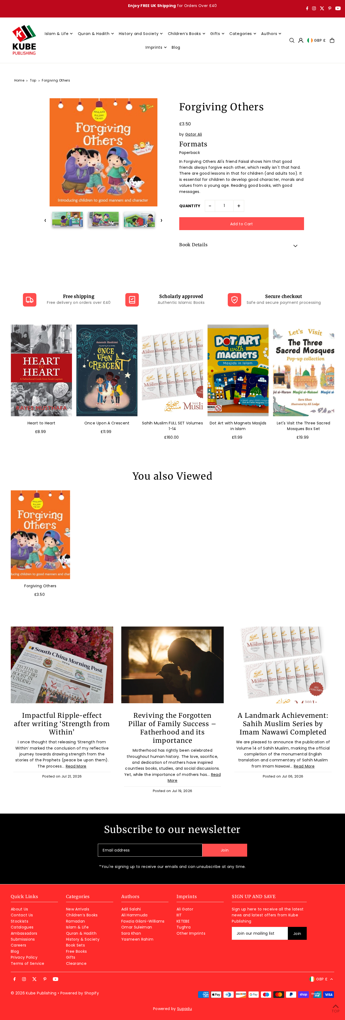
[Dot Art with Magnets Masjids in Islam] (238, 370)
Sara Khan (131, 933)
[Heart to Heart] (41, 370)
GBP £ (320, 40)
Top (33, 80)
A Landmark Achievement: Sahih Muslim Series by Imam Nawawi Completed (283, 723)
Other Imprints (191, 933)
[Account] (300, 40)
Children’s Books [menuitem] (184, 33)
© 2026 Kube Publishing (34, 993)
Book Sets (75, 945)
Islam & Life (77, 927)
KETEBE (183, 921)
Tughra (184, 927)
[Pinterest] (329, 9)
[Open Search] (291, 40)
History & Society (82, 939)
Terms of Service (27, 963)
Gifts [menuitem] (215, 33)
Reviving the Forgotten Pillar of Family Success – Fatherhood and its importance (172, 728)
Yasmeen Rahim (137, 939)
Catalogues (22, 927)
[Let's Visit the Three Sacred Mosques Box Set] (303, 370)
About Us (19, 909)
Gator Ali (193, 134)
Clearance (76, 963)
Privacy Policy (24, 957)
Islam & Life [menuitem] (56, 33)
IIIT (179, 915)
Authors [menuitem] (269, 33)
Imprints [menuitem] (154, 47)
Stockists (19, 921)
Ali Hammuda (134, 915)
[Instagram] (314, 9)
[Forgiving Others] (40, 534)
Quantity (190, 206)
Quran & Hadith (81, 933)
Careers (18, 945)
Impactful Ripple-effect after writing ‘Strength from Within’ (62, 723)
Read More (76, 766)
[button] (241, 245)
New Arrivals (77, 909)
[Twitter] (322, 9)
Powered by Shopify (79, 993)
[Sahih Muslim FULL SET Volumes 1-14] (172, 370)
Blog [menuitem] (176, 47)
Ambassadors (24, 933)
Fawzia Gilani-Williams (143, 921)
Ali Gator (185, 909)
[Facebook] (307, 9)
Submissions (23, 939)
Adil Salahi (131, 909)
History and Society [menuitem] (138, 33)
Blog (15, 951)
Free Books (76, 951)
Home (19, 80)
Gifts (70, 957)
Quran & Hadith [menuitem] (94, 33)
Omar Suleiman (136, 927)
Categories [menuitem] (240, 33)
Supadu (184, 1008)
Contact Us (22, 915)
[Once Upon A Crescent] (106, 370)
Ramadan (75, 921)
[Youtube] (338, 9)
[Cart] (332, 40)
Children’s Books (82, 915)
